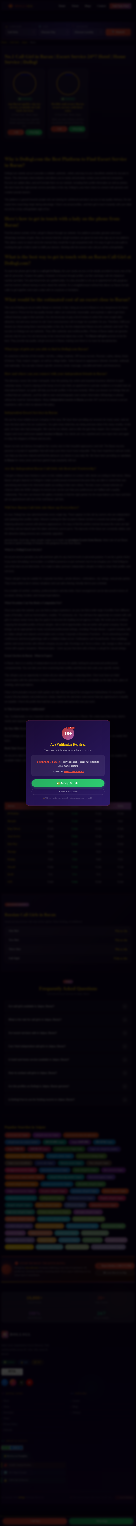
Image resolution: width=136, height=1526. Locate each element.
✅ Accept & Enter (68, 783)
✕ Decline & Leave (68, 791)
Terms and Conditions (74, 771)
